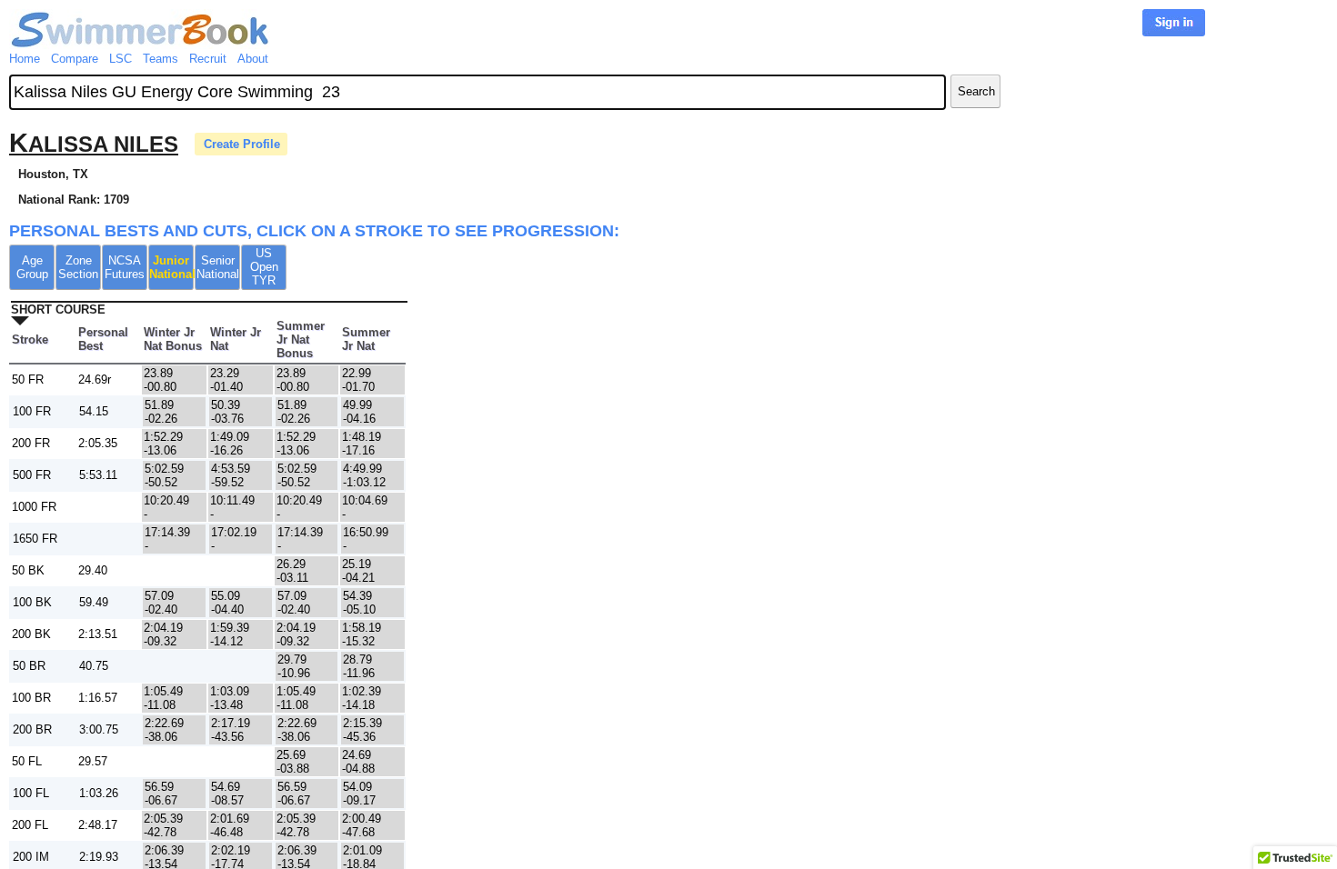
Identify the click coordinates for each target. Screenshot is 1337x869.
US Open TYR (264, 266)
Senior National (217, 267)
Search (976, 91)
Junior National (171, 267)
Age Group (32, 267)
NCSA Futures (125, 267)
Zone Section (78, 267)
